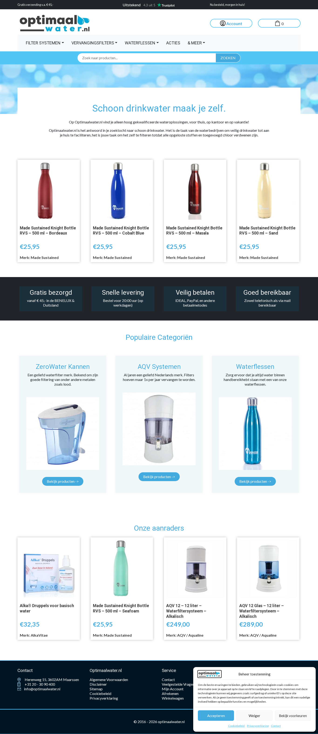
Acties (173, 42)
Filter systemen (43, 42)
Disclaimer (98, 684)
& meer (195, 42)
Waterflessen (140, 42)
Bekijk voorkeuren (293, 716)
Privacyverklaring (258, 725)
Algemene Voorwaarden (109, 679)
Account (234, 23)
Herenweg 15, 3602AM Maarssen (51, 679)
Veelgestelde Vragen (178, 684)
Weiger (254, 716)
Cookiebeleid (236, 725)
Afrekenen (170, 693)
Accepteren (216, 716)
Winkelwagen (173, 698)
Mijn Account (172, 689)
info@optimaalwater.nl (41, 689)
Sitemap (96, 689)
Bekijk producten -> (63, 481)
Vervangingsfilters (92, 42)
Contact (276, 725)
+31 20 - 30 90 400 (39, 684)
